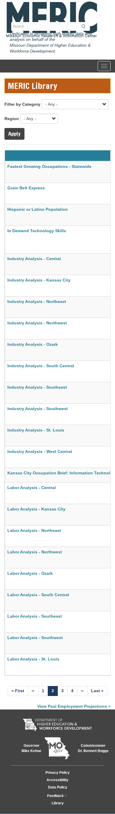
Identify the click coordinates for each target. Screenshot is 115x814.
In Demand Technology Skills (37, 230)
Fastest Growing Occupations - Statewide (49, 166)
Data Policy (57, 787)
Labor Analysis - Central (31, 487)
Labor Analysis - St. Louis (33, 659)
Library (58, 803)
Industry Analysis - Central (34, 258)
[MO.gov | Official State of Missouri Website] (56, 748)
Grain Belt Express (26, 188)
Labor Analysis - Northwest (34, 552)
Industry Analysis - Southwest (37, 408)
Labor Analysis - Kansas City (36, 509)
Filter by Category (22, 104)
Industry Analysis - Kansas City (38, 280)
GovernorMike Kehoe (31, 748)
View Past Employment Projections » (74, 706)
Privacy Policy (57, 773)
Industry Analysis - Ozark (32, 344)
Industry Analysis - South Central (40, 365)
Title (71, 155)
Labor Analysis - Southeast (34, 616)
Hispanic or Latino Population (37, 209)
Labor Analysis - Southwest (35, 637)
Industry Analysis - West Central (39, 451)
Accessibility (57, 780)
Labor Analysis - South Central (38, 594)
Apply (14, 133)
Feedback (55, 796)
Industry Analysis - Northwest (37, 323)
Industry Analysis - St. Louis (35, 430)
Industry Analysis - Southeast (37, 387)
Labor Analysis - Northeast (34, 530)
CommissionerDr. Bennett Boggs (93, 748)
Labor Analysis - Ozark (30, 573)
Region (11, 118)
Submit (84, 26)
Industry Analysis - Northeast (36, 301)
